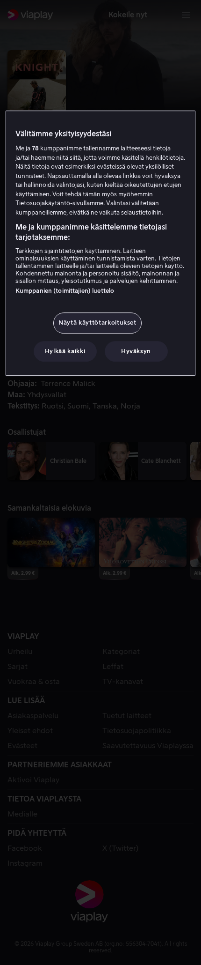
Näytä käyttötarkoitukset (97, 322)
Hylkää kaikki (65, 351)
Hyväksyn (136, 351)
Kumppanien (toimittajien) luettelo (64, 291)
